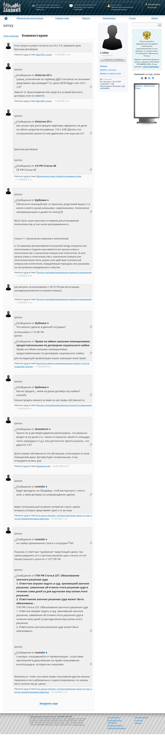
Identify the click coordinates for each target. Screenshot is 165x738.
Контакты (138, 723)
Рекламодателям (141, 718)
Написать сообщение (114, 59)
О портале (139, 720)
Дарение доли (43, 466)
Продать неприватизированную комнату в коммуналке (64, 272)
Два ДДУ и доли (44, 54)
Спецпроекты (109, 18)
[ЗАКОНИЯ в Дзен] (146, 78)
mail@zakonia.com (79, 725)
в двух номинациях (151, 67)
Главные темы (62, 18)
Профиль (103, 66)
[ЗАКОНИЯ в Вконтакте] (142, 78)
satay (26, 54)
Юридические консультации (30, 18)
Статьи (132, 18)
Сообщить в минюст (115, 726)
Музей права (116, 5)
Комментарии (35, 35)
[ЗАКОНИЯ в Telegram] (149, 78)
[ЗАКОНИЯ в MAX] (153, 78)
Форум (154, 18)
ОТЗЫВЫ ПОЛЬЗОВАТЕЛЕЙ (85, 5)
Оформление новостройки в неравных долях (58, 176)
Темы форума (11, 35)
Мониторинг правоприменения (47, 5)
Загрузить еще (48, 703)
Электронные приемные (116, 728)
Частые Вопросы (113, 718)
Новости (86, 18)
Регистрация (152, 7)
